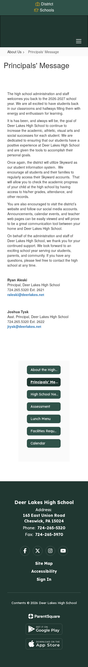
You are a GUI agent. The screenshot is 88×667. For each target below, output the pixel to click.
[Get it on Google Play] (44, 629)
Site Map (44, 563)
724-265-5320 (51, 527)
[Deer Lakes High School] (44, 27)
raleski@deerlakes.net (25, 294)
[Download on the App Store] (44, 643)
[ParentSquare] (44, 616)
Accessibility (44, 571)
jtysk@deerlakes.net (24, 326)
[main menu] (78, 41)
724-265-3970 (49, 534)
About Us (14, 51)
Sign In (44, 579)
